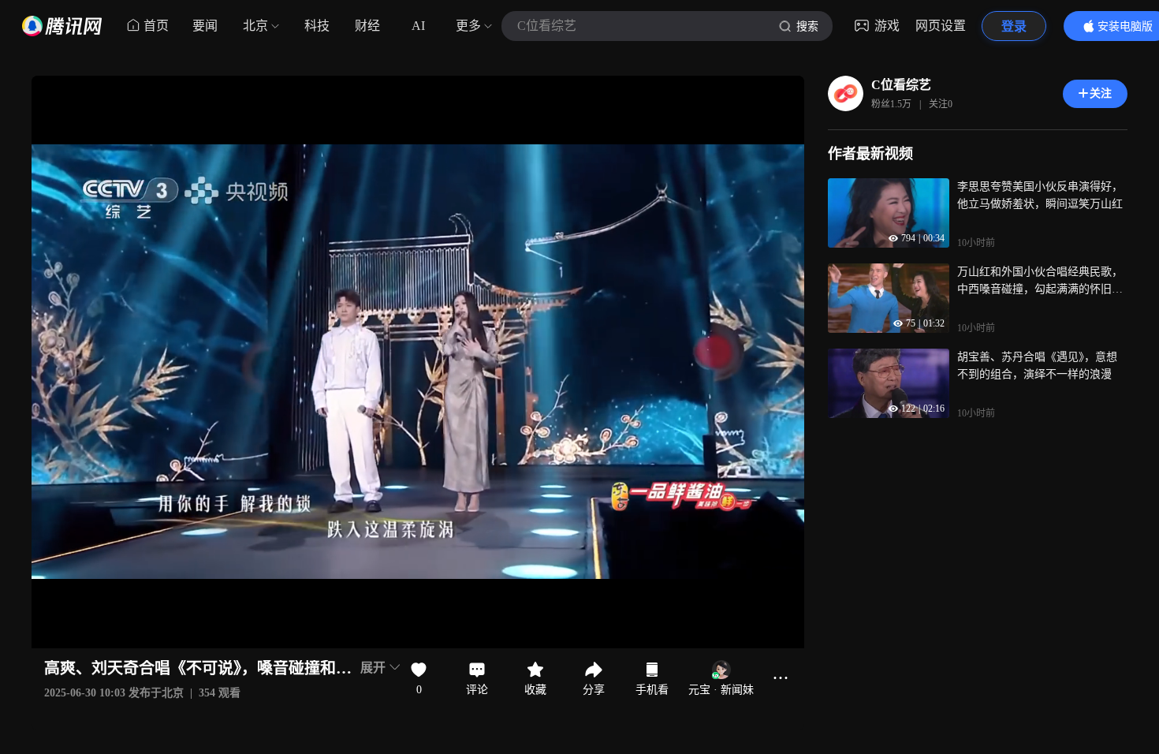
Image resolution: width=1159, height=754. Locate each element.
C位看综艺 (901, 84)
